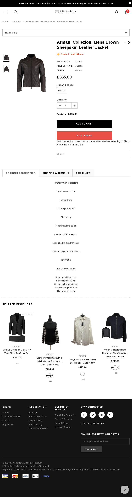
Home (5, 21)
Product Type (65, 66)
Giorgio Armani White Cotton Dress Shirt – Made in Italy (82, 361)
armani (67, 141)
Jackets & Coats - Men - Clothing (105, 141)
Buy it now (84, 135)
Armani (16, 21)
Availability (63, 62)
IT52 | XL (62, 90)
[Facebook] (84, 415)
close (130, 3)
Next (129, 42)
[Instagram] (101, 415)
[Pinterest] (110, 415)
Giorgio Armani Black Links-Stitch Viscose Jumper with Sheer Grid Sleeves (50, 361)
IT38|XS (49, 376)
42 (82, 374)
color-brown (80, 141)
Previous (125, 42)
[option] (31, 73)
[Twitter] (93, 415)
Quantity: (62, 100)
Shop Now (107, 3)
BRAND (60, 70)
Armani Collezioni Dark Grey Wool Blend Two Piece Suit (17, 351)
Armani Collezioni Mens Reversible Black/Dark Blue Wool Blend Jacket (115, 353)
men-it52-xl (78, 145)
